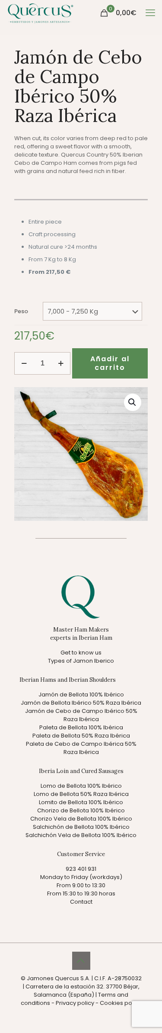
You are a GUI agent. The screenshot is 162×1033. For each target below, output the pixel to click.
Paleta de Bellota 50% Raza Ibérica (81, 735)
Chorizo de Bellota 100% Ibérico (81, 810)
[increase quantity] (60, 363)
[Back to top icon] (81, 961)
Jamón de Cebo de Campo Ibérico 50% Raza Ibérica (81, 715)
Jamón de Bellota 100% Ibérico (81, 694)
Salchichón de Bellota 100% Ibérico (81, 827)
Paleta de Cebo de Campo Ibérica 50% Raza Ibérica (81, 748)
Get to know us (81, 652)
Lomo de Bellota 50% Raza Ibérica (81, 794)
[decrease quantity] (24, 363)
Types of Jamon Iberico (81, 661)
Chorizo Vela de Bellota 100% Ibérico (81, 819)
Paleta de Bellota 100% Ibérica (81, 727)
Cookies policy (120, 1003)
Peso (21, 311)
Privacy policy (75, 1003)
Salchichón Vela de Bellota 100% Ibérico (81, 835)
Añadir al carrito (110, 363)
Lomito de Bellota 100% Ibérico (81, 802)
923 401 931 (81, 869)
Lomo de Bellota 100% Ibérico (81, 786)
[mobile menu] (150, 13)
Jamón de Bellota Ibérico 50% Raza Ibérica (81, 703)
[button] (132, 402)
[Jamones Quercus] (40, 13)
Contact (81, 902)
